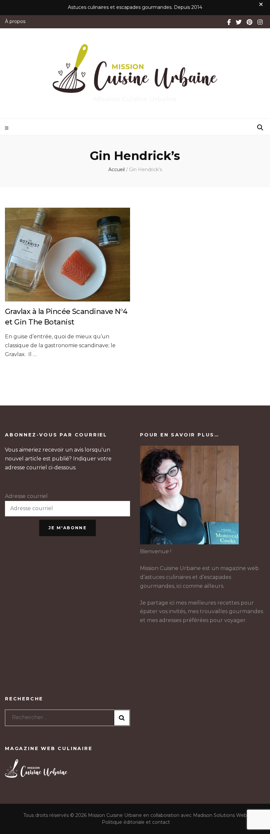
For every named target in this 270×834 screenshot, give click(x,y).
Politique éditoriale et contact (136, 822)
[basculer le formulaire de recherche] (260, 127)
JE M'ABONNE (67, 527)
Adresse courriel (26, 496)
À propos (15, 21)
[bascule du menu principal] (7, 128)
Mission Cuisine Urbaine (135, 99)
